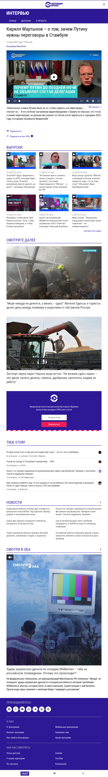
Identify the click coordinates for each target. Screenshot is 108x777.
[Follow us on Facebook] (9, 709)
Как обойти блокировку (17, 737)
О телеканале (12, 727)
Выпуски (26, 21)
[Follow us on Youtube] (22, 709)
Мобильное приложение (66, 727)
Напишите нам (62, 732)
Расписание (60, 763)
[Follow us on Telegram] (35, 709)
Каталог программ (15, 732)
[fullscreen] (99, 101)
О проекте (41, 21)
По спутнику (12, 763)
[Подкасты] (48, 709)
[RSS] (41, 709)
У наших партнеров (15, 758)
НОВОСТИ (14, 502)
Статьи (12, 21)
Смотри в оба (18, 549)
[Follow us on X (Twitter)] (15, 709)
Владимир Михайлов (16, 46)
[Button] (14, 131)
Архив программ (63, 737)
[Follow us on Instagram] (28, 709)
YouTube (59, 758)
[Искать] (83, 773)
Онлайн (58, 753)
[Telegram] (54, 773)
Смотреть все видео (93, 231)
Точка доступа (13, 753)
